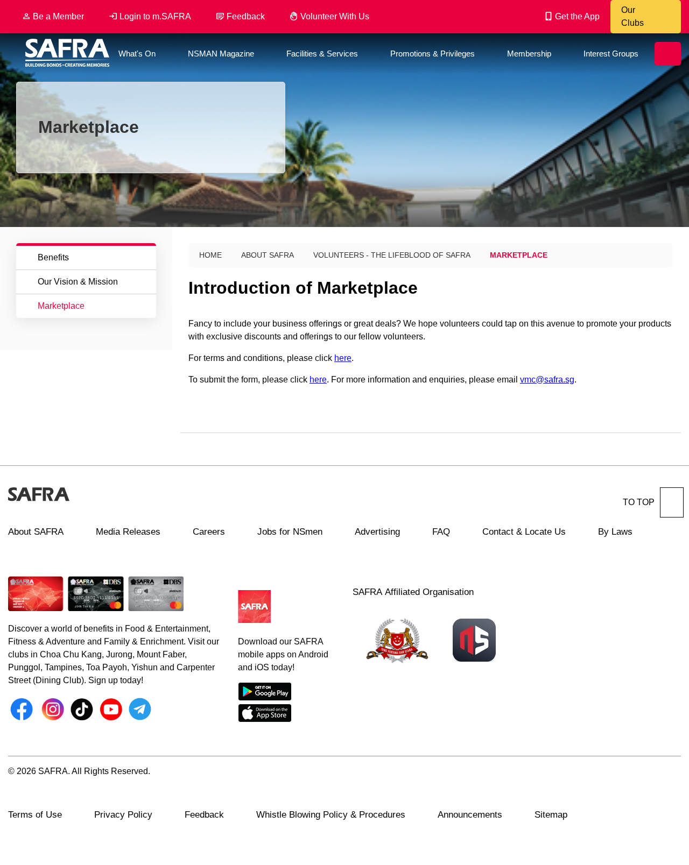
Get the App (577, 16)
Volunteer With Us (334, 16)
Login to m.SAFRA (155, 16)
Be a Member (58, 16)
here (342, 358)
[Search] (668, 54)
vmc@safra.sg (547, 379)
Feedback (246, 16)
